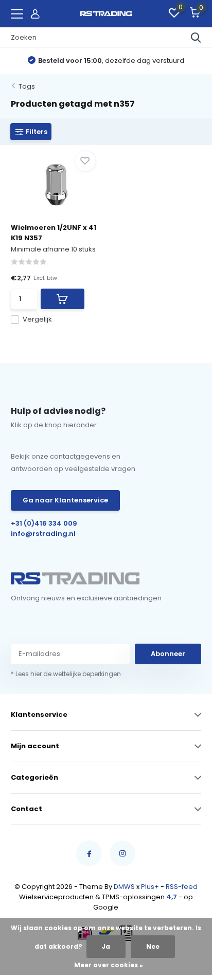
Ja (106, 946)
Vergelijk (37, 319)
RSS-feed (182, 887)
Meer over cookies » (108, 965)
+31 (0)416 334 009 (44, 523)
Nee (153, 946)
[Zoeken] (196, 37)
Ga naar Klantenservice (65, 500)
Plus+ (150, 887)
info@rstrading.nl (43, 534)
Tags (27, 86)
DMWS (124, 887)
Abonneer (168, 654)
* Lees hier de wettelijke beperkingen (66, 673)
